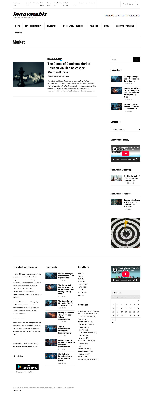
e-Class (80, 290)
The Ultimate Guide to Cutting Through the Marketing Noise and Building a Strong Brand (132, 92)
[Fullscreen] (137, 159)
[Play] (114, 159)
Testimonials (83, 3)
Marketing (51, 26)
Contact (91, 3)
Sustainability (83, 354)
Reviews (18, 33)
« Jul (112, 323)
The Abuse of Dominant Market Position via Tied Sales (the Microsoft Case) (68, 68)
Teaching (94, 26)
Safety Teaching (83, 349)
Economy (81, 319)
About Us (81, 273)
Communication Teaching (86, 314)
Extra (106, 26)
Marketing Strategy (85, 341)
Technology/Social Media (86, 359)
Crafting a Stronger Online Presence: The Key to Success (132, 79)
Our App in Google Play (24, 372)
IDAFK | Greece (82, 287)
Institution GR (83, 284)
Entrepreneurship (33, 26)
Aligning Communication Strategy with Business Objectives (65, 329)
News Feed (81, 281)
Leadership (81, 335)
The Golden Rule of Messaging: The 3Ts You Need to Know (131, 106)
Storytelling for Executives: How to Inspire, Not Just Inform (65, 357)
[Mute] (134, 159)
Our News (81, 279)
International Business (73, 26)
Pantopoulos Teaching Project (22, 346)
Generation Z (82, 327)
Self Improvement (84, 351)
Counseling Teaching (85, 316)
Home (17, 26)
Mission (35, 3)
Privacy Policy (18, 356)
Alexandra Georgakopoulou (59, 76)
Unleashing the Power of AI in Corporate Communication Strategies (132, 203)
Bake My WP (17, 390)
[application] (125, 153)
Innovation (82, 330)
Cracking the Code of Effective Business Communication (132, 178)
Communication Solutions (87, 311)
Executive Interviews (125, 26)
